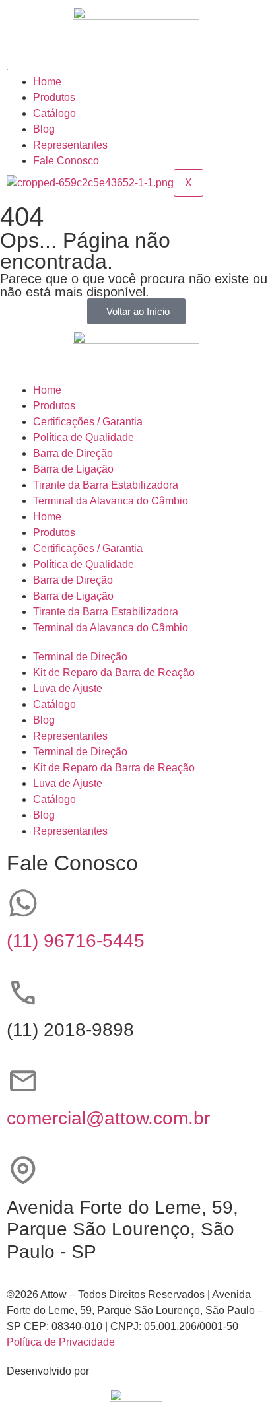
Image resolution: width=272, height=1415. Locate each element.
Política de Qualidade (83, 437)
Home (47, 81)
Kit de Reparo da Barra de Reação (114, 672)
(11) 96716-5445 (76, 940)
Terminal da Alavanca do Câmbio (110, 500)
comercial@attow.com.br (108, 1118)
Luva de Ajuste (67, 688)
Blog (44, 129)
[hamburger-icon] (7, 69)
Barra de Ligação (73, 469)
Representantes (70, 145)
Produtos (54, 97)
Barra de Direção (73, 453)
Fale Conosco (66, 160)
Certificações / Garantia (88, 421)
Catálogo (54, 113)
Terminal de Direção (80, 656)
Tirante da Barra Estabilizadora (105, 485)
